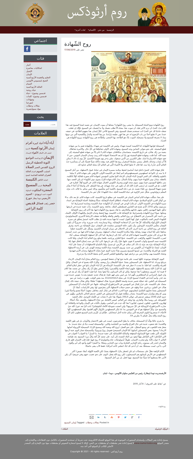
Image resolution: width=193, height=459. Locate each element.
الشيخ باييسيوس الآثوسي (37, 80)
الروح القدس (48, 167)
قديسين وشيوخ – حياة (35, 93)
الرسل (29, 162)
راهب (46, 203)
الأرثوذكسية (39, 148)
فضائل (39, 203)
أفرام (29, 143)
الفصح (28, 175)
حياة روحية (31, 90)
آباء (51, 143)
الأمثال (41, 153)
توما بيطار (37, 198)
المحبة (47, 185)
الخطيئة (38, 162)
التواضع (30, 157)
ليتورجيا (29, 102)
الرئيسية (110, 30)
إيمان (74, 422)
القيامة (46, 180)
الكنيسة (31, 179)
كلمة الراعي (34, 208)
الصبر (37, 167)
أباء (46, 143)
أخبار (28, 65)
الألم (45, 153)
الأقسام (92, 30)
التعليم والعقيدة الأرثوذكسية (38, 77)
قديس (30, 203)
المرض (40, 186)
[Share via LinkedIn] (98, 417)
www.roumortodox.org (145, 443)
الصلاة (30, 167)
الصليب (47, 171)
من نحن (101, 30)
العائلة (28, 171)
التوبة (46, 162)
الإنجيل (29, 71)
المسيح (67, 422)
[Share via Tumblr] (105, 417)
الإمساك (28, 153)
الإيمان (29, 74)
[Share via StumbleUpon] (112, 417)
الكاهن (40, 180)
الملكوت (36, 190)
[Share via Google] (132, 417)
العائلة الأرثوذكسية (34, 87)
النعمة (44, 194)
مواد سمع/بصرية (33, 109)
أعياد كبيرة (38, 143)
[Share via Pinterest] (119, 417)
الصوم (39, 171)
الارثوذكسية (39, 158)
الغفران (47, 175)
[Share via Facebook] (139, 417)
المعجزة (47, 190)
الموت (49, 194)
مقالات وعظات (92, 422)
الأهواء (35, 152)
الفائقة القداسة (37, 175)
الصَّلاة (65, 429)
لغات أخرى (80, 30)
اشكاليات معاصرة (34, 68)
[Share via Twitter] (125, 417)
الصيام (29, 83)
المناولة (28, 190)
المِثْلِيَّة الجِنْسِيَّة (162, 429)
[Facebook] (27, 48)
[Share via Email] (92, 417)
